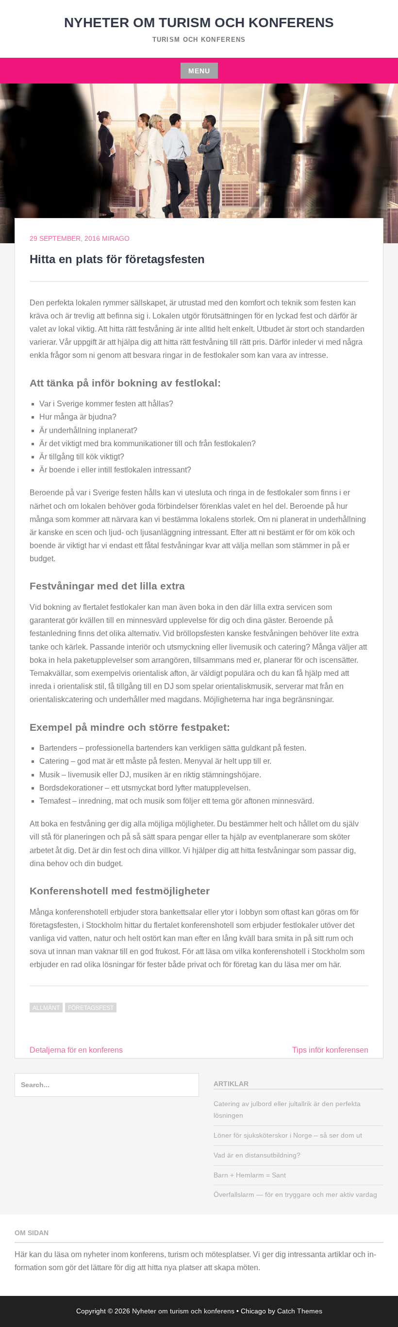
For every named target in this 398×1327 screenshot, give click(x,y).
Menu (199, 71)
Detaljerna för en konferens (76, 1050)
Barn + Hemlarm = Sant (250, 1175)
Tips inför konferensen (330, 1050)
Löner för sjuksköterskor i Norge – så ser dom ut (288, 1135)
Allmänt (46, 1008)
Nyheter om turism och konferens (199, 22)
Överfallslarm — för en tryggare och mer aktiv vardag (295, 1194)
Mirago (116, 238)
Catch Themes (299, 1311)
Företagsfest (91, 1008)
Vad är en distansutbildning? (257, 1155)
